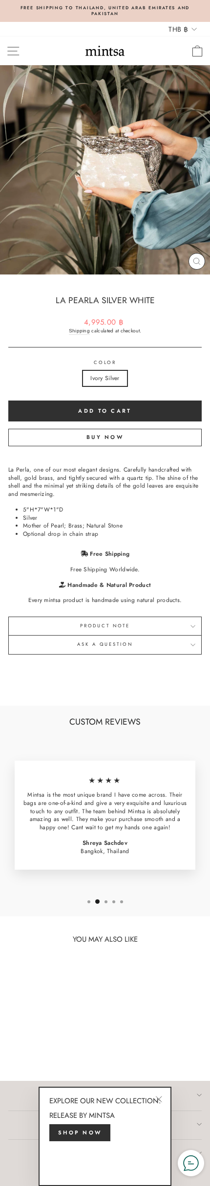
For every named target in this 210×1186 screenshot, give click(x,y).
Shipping (79, 330)
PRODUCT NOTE (105, 625)
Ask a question (104, 644)
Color (105, 363)
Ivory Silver (105, 378)
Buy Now (105, 437)
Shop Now (80, 1132)
